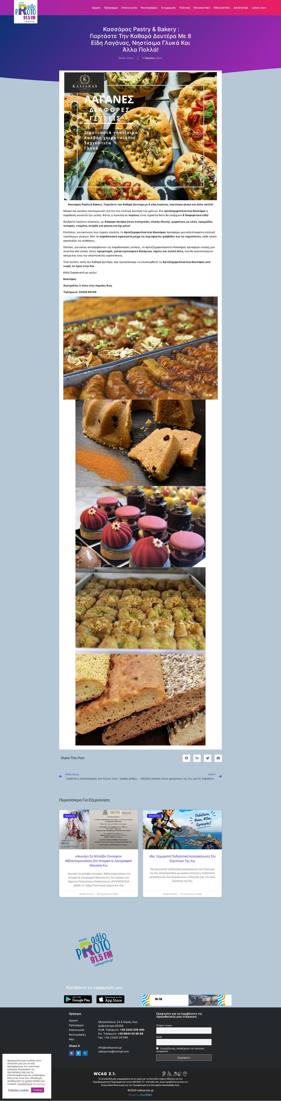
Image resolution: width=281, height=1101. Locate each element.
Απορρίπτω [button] (39, 1083)
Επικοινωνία (129, 7)
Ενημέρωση (168, 7)
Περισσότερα (24, 1083)
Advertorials (241, 7)
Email (159, 1037)
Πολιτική (184, 7)
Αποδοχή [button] (37, 1090)
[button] (186, 758)
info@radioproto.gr (110, 1047)
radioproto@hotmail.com (114, 1051)
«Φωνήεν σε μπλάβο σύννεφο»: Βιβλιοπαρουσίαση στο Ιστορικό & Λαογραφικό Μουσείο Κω (98, 861)
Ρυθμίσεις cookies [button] (18, 1090)
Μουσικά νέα (202, 7)
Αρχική (96, 7)
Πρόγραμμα (111, 7)
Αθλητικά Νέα (221, 7)
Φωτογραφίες (149, 7)
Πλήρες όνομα (164, 1025)
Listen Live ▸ (259, 7)
